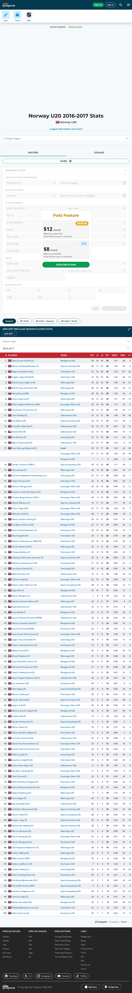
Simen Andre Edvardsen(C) (24, 530)
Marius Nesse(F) (19, 727)
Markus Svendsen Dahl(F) (24, 623)
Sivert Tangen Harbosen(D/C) (26, 678)
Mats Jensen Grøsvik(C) (23, 360)
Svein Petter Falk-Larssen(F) (25, 634)
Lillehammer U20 (68, 415)
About (83, 940)
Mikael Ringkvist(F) (21, 656)
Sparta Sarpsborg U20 (71, 464)
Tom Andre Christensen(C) (24, 409)
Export (8, 334)
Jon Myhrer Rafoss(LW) (22, 524)
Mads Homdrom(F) (20, 574)
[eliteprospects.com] (9, 5)
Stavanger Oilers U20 (70, 404)
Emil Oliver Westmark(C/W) (24, 809)
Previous (114, 921)
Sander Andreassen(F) (22, 721)
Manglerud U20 (68, 360)
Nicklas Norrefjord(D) (22, 902)
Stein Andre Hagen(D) (22, 765)
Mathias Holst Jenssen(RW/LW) (26, 541)
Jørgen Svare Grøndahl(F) (24, 639)
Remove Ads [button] (75, 27)
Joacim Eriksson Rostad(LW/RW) (27, 617)
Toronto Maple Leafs (64, 956)
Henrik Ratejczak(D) (21, 836)
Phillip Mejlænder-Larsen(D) (25, 907)
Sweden (6, 936)
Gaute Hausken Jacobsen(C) (25, 743)
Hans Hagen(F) (19, 798)
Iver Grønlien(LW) (20, 683)
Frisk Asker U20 (68, 371)
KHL (30, 940)
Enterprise (85, 964)
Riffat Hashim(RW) (20, 858)
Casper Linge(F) (19, 820)
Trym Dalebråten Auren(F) (24, 661)
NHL (31, 936)
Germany (7, 952)
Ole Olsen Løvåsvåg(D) (22, 771)
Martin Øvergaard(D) (22, 842)
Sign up (98, 5)
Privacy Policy (87, 948)
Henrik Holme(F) (19, 814)
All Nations (7, 956)
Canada (6, 940)
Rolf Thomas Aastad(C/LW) (24, 388)
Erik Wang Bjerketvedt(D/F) (25, 880)
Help (83, 944)
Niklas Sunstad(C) (20, 650)
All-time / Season (45, 321)
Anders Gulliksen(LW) (22, 864)
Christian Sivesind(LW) (22, 738)
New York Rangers (63, 948)
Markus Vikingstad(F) (22, 486)
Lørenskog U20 (68, 399)
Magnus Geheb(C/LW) (22, 371)
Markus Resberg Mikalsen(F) (25, 366)
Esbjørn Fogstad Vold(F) (23, 377)
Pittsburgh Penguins (63, 952)
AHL (30, 948)
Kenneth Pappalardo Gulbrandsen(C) (29, 475)
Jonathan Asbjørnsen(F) (23, 891)
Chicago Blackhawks (63, 936)
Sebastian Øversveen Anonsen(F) (27, 557)
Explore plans (66, 264)
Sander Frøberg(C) (20, 869)
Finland (6, 948)
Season (9, 321)
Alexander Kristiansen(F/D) (25, 667)
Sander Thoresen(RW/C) (23, 464)
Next (124, 921)
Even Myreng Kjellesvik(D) (24, 448)
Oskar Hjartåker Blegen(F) (24, 732)
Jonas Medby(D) (19, 415)
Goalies (99, 152)
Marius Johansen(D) (21, 831)
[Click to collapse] (129, 329)
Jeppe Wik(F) (18, 590)
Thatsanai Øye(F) (20, 896)
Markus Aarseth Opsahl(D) (24, 710)
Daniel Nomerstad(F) (21, 546)
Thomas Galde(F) (20, 579)
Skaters (33, 152)
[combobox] (4, 138)
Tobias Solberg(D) (20, 853)
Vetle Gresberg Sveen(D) (23, 874)
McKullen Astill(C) (20, 513)
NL (30, 956)
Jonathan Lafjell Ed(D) (22, 760)
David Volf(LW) (19, 431)
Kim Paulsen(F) (19, 437)
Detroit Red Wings (63, 940)
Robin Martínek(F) (20, 606)
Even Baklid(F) (18, 612)
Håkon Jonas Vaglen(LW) (23, 382)
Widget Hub (86, 936)
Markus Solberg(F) (20, 694)
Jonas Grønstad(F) (20, 399)
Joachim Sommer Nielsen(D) (25, 601)
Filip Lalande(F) (19, 470)
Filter (63, 161)
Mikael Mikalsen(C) (21, 502)
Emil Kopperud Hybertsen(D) (25, 847)
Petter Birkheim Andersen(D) (25, 787)
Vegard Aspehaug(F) (21, 792)
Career (84, 968)
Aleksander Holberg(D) (22, 825)
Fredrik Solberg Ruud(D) (23, 672)
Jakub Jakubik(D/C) (21, 803)
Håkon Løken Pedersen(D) (24, 585)
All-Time (24, 321)
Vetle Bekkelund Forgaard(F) (25, 781)
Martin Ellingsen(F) (21, 595)
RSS (82, 960)
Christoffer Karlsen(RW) (23, 885)
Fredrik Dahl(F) (19, 716)
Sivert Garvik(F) (19, 776)
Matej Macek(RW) (20, 393)
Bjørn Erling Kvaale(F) (22, 442)
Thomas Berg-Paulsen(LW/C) (25, 497)
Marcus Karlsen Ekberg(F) (24, 519)
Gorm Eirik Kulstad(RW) (23, 628)
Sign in (110, 5)
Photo (83, 952)
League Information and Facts (66, 129)
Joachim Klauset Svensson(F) (25, 749)
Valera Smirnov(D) (20, 913)
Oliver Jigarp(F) (19, 688)
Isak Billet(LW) (19, 420)
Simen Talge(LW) (20, 508)
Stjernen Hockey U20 (70, 366)
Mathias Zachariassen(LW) (24, 563)
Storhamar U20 (68, 530)
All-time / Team (69, 321)
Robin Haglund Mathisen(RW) (26, 404)
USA (4, 944)
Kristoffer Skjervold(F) (22, 426)
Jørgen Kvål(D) (19, 705)
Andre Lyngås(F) (19, 754)
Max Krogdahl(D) (20, 535)
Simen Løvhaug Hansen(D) (24, 645)
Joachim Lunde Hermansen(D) (26, 492)
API (82, 956)
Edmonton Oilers (62, 944)
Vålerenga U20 (67, 382)
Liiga (31, 952)
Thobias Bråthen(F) (21, 552)
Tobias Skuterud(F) (21, 481)
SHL (30, 944)
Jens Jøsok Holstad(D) (22, 568)
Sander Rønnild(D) (20, 699)
